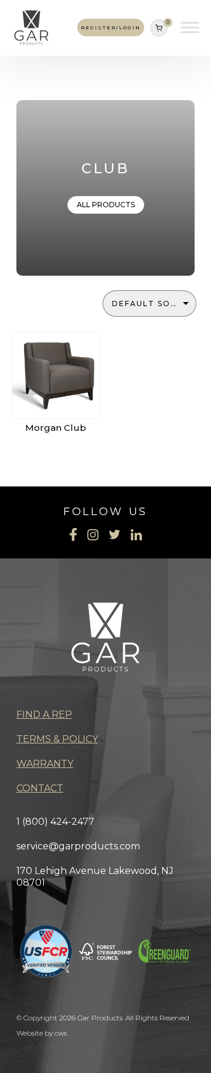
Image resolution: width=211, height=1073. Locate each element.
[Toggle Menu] (190, 27)
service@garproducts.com (78, 846)
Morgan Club (55, 427)
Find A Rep (44, 714)
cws (61, 1033)
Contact (39, 788)
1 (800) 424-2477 (55, 821)
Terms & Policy (57, 739)
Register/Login (111, 27)
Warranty (44, 763)
